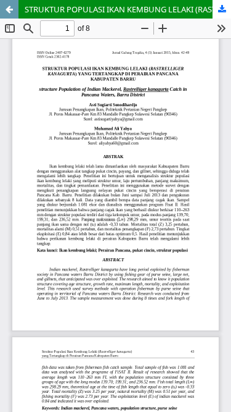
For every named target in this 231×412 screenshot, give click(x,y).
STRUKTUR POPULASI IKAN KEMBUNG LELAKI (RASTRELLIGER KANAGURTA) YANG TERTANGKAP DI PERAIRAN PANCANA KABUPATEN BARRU (128, 9)
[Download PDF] (222, 9)
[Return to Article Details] (9, 9)
